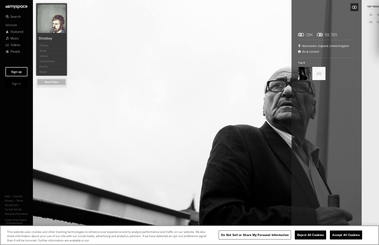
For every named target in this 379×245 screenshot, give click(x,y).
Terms (19, 200)
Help (7, 196)
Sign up (16, 72)
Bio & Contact (310, 52)
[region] (189, 235)
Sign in (16, 84)
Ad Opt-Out (11, 205)
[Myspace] (16, 6)
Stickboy (45, 38)
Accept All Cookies (345, 235)
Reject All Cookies (310, 235)
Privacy (9, 200)
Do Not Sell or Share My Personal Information (255, 235)
